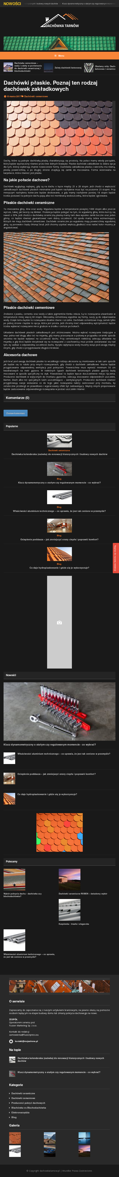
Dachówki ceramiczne (59, 450)
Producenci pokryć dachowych (28, 1102)
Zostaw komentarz (15, 413)
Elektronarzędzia (20, 1112)
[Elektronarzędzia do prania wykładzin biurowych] (59, 1151)
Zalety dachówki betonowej (68, 67)
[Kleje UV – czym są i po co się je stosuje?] (94, 1138)
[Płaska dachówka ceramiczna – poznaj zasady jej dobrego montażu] (24, 1138)
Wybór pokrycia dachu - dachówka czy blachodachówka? (23, 895)
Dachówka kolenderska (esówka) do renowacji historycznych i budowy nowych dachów (59, 454)
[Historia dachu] (59, 1138)
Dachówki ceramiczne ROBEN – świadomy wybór (83, 893)
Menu (61, 55)
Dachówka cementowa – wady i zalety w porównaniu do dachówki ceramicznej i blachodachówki (28, 66)
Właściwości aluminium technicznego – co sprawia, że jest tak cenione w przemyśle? (59, 510)
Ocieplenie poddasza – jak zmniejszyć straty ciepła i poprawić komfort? (59, 539)
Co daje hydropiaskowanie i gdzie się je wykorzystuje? (59, 567)
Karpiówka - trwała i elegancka (74, 923)
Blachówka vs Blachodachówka (28, 1107)
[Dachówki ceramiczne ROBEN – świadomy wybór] (94, 1151)
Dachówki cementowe (36, 96)
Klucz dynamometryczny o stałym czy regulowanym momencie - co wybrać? (59, 482)
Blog (59, 478)
